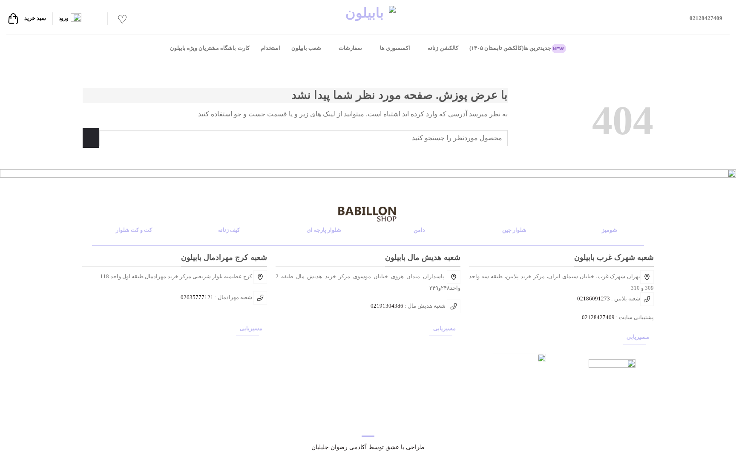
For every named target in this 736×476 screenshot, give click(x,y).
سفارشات (350, 48)
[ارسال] (91, 137)
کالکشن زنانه (443, 48)
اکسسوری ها (395, 48)
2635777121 (198, 297)
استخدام (270, 48)
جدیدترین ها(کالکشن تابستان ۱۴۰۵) (517, 48)
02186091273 (593, 299)
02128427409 (598, 317)
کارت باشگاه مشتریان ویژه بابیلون (210, 48)
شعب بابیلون (306, 48)
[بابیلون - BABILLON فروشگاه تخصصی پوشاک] (368, 17)
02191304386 (387, 306)
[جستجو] (97, 18)
